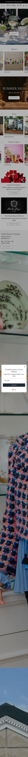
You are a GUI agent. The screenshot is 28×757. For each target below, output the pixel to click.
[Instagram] (15, 389)
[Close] (24, 366)
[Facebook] (12, 389)
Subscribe (14, 385)
